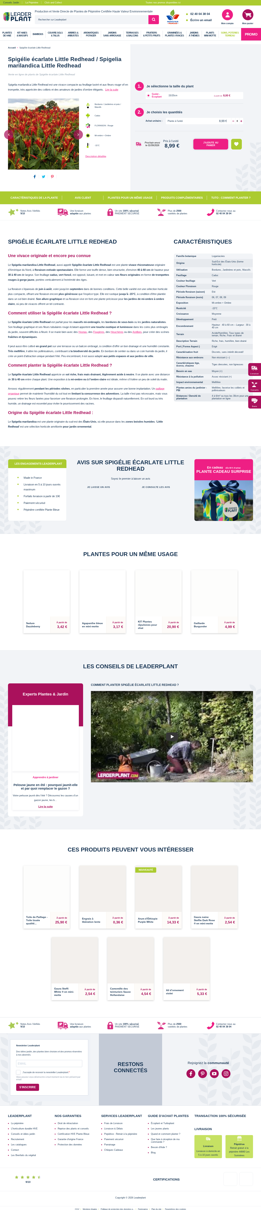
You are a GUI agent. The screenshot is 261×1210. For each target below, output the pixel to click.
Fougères (98, 331)
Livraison (254, 374)
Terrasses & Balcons (132, 34)
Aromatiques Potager (91, 34)
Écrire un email (201, 20)
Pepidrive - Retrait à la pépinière (120, 1118)
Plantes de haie (7, 34)
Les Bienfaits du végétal (23, 1139)
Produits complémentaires (182, 197)
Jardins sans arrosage (112, 34)
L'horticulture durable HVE (24, 1112)
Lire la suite (111, 89)
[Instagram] (226, 1057)
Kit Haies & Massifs (22, 34)
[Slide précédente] (8, 134)
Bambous (38, 34)
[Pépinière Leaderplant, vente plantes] (19, 17)
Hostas (82, 331)
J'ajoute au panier (210, 144)
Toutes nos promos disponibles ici (163, 2)
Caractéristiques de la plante (34, 197)
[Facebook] (190, 1057)
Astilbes (137, 331)
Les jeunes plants (160, 1112)
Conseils (255, 390)
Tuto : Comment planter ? (231, 197)
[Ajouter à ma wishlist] (236, 144)
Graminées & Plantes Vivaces (174, 34)
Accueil (12, 48)
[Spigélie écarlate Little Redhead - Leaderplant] (43, 134)
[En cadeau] (223, 506)
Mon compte (227, 23)
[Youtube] (214, 1057)
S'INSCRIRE (27, 1071)
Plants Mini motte (210, 34)
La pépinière (17, 1107)
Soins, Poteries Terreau (230, 34)
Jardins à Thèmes (194, 34)
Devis (254, 406)
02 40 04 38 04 (200, 14)
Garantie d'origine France (70, 1123)
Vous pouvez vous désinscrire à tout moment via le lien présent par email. (48, 1062)
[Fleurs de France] (173, 17)
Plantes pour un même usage (130, 197)
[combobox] (91, 19)
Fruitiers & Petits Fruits (151, 34)
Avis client (83, 197)
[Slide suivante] (78, 134)
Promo (251, 34)
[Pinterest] (202, 1057)
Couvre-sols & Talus (55, 34)
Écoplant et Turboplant (162, 1107)
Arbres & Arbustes (73, 34)
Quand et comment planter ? (165, 1118)
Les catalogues (19, 1128)
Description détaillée (95, 156)
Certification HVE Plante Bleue (73, 1118)
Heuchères (117, 331)
